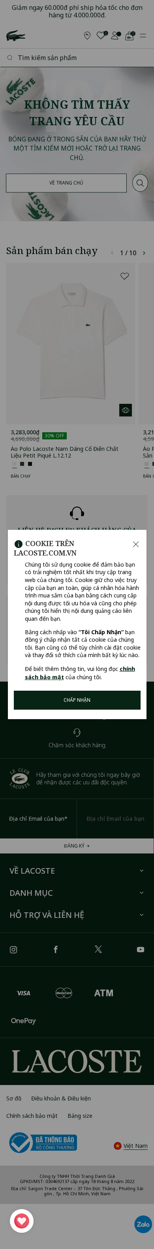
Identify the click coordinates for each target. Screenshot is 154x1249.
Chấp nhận (77, 700)
